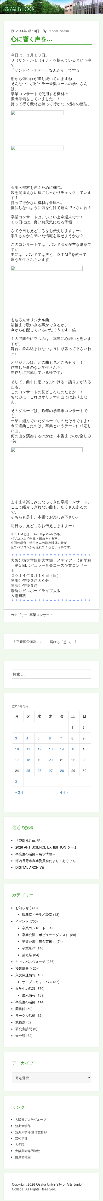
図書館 (20, 1008)
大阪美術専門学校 (27, 1151)
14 (62, 748)
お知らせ (22, 907)
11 (28, 748)
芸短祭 (27, 954)
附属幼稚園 (23, 1157)
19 (39, 759)
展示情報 (28, 995)
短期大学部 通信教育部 (31, 1132)
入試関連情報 (25, 975)
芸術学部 (21, 1138)
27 (51, 770)
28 (62, 770)
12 (39, 748)
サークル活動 (25, 1015)
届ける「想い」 (61, 641)
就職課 (20, 1022)
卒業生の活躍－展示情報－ (35, 853)
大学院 (19, 1144)
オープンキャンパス (37, 981)
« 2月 (19, 792)
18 (28, 759)
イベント (22, 921)
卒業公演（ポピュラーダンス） (45, 934)
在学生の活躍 (25, 988)
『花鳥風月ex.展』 (29, 840)
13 (51, 748)
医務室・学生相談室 (37, 914)
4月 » (64, 792)
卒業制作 (28, 948)
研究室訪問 (23, 1028)
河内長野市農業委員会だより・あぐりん (45, 860)
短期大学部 (23, 1126)
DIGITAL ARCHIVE (29, 867)
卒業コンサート (41, 614)
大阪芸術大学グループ (30, 1119)
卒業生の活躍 (25, 1001)
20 (51, 759)
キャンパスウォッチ (30, 961)
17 (17, 759)
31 (17, 781)
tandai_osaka (59, 30)
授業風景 (22, 968)
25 (28, 770)
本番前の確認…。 (29, 641)
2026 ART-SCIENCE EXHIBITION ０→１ (46, 847)
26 (39, 770)
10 (17, 748)
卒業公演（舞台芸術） (39, 941)
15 (73, 748)
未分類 (20, 1035)
